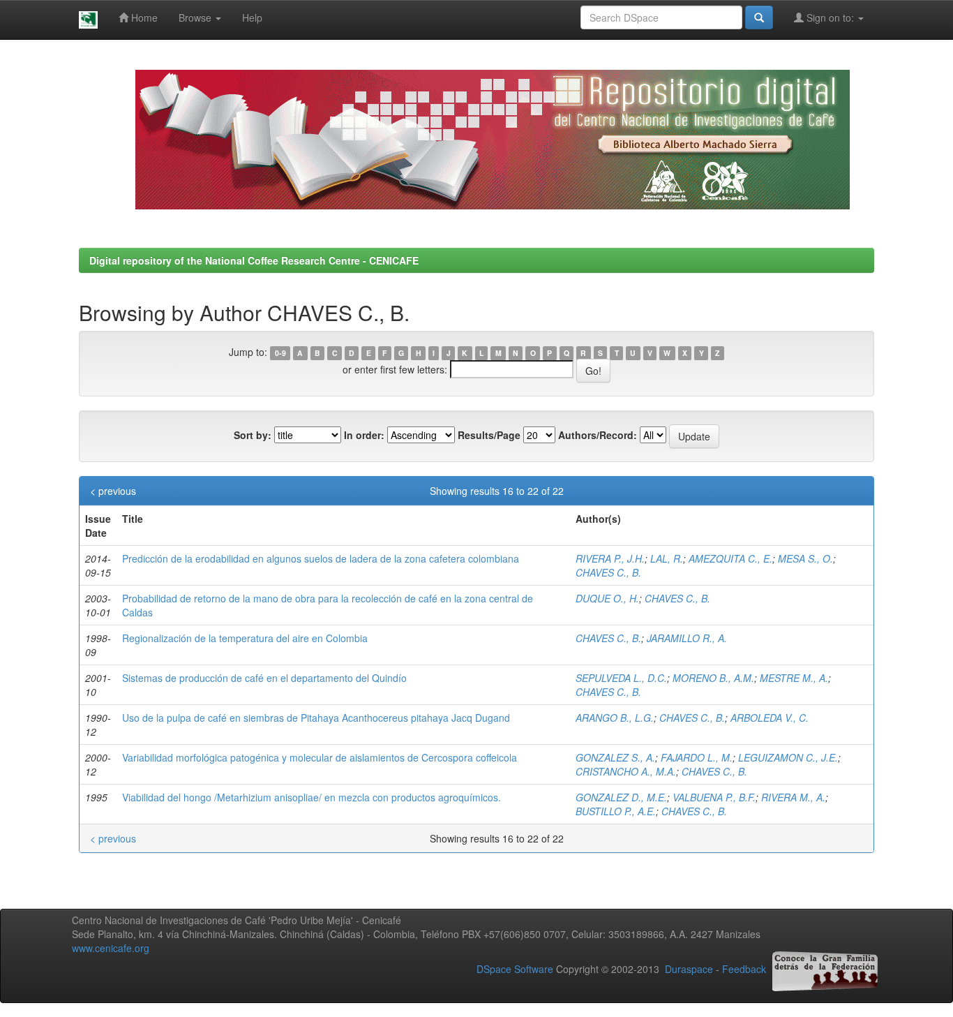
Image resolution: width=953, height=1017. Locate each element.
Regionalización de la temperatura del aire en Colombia (245, 638)
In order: (364, 435)
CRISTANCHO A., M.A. (626, 771)
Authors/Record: (597, 435)
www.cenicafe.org (110, 948)
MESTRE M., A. (794, 678)
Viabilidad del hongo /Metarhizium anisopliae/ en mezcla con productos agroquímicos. (311, 797)
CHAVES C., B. (608, 572)
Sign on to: (830, 17)
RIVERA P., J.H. (610, 558)
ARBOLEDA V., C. (769, 718)
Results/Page (489, 435)
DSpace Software (514, 969)
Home (143, 17)
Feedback (744, 969)
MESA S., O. (805, 558)
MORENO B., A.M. (713, 678)
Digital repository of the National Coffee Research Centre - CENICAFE (254, 260)
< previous (113, 491)
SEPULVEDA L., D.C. (621, 678)
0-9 (280, 353)
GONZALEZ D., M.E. (621, 797)
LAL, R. (666, 558)
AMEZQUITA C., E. (730, 558)
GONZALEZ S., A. (615, 757)
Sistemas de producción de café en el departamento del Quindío (264, 678)
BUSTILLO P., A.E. (616, 811)
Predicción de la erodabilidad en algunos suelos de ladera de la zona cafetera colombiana (320, 558)
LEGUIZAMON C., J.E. (788, 757)
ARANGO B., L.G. (615, 718)
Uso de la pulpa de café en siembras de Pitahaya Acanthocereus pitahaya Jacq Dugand (316, 718)
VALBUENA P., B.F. (714, 797)
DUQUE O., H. (607, 598)
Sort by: (252, 435)
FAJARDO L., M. (697, 757)
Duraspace (689, 969)
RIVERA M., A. (793, 797)
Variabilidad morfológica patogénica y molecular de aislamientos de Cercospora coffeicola (319, 757)
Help (252, 17)
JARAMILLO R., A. (687, 638)
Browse (196, 17)
